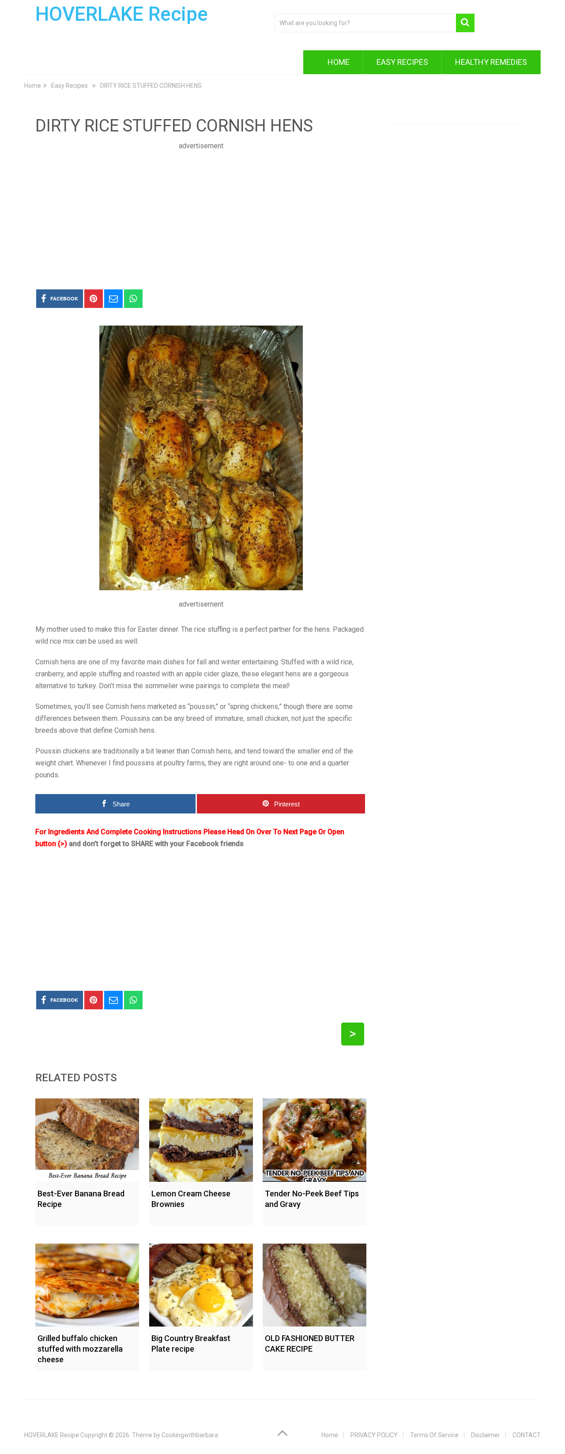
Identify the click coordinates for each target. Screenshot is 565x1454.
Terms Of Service (434, 1435)
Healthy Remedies (491, 62)
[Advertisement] (200, 213)
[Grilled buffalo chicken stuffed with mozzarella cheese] (87, 1283)
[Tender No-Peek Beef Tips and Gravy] (314, 1138)
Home (339, 62)
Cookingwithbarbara (190, 1435)
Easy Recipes (402, 62)
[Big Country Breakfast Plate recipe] (201, 1283)
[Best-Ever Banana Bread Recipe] (87, 1138)
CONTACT (526, 1435)
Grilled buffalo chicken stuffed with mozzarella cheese (80, 1349)
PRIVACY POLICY (374, 1435)
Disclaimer (485, 1435)
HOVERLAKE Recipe (121, 14)
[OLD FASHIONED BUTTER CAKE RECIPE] (314, 1283)
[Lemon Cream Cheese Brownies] (201, 1138)
